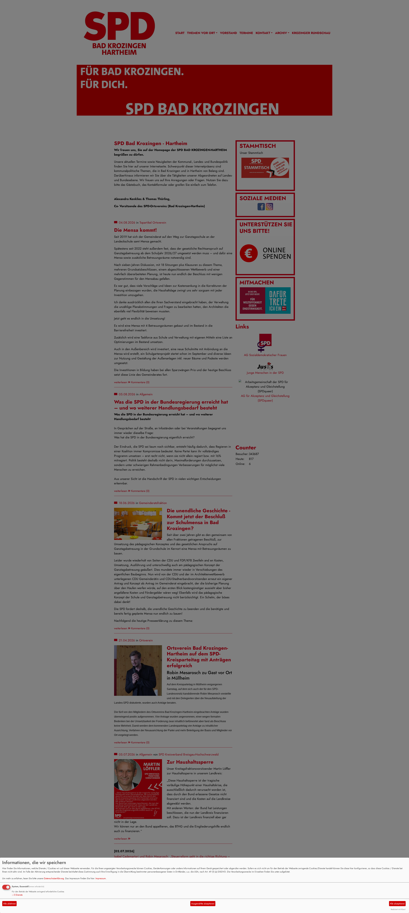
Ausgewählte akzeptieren (202, 903)
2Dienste (17, 894)
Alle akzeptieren (397, 903)
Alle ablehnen (9, 903)
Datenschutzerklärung (54, 878)
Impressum (101, 878)
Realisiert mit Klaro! (398, 909)
